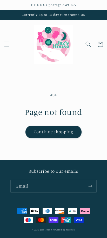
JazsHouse (46, 229)
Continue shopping (53, 131)
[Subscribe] (90, 186)
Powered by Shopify (64, 229)
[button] (7, 44)
